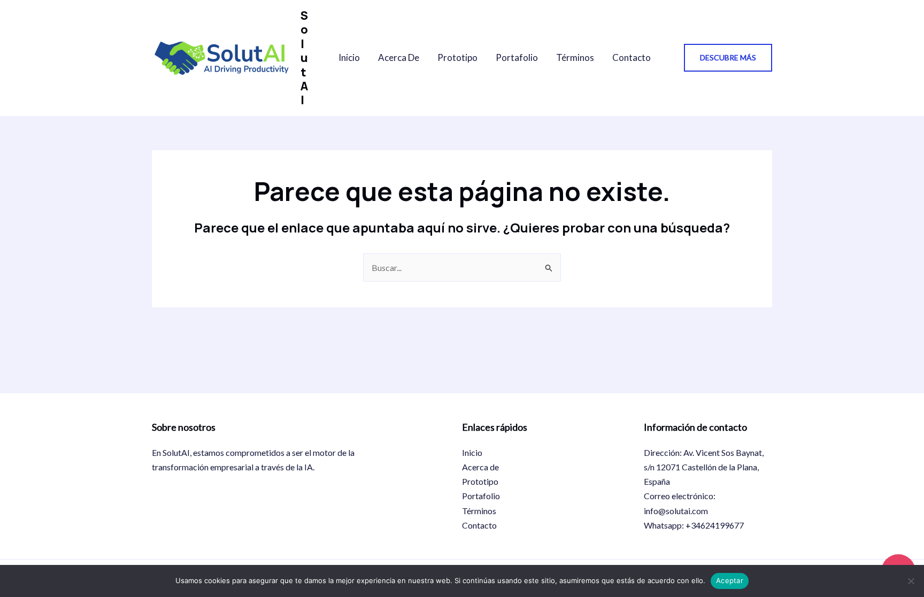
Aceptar (729, 580)
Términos (575, 57)
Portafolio (517, 57)
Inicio (349, 57)
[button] (728, 58)
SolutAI (304, 57)
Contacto (631, 57)
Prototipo (457, 57)
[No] (910, 581)
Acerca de (398, 57)
